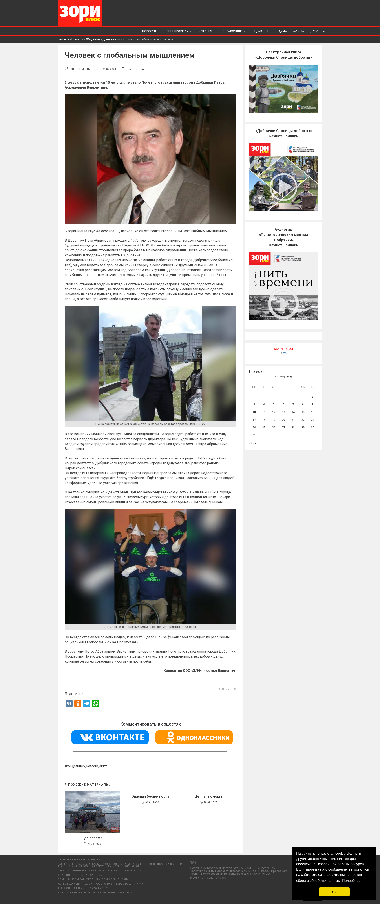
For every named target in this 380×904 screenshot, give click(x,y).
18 (263, 420)
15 (303, 412)
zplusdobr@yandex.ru (118, 892)
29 (303, 427)
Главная (63, 39)
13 (283, 412)
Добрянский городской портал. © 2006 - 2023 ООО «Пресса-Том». (233, 868)
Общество (93, 39)
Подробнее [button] (351, 880)
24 (254, 427)
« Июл (253, 443)
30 (312, 427)
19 (273, 420)
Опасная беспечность (150, 796)
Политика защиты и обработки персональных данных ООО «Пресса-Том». (239, 871)
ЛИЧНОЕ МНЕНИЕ (81, 69)
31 (254, 435)
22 (303, 420)
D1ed (222, 877)
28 (293, 427)
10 (254, 412)
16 (312, 412)
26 (273, 427)
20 (283, 420)
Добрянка (78, 766)
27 (283, 427)
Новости (77, 39)
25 (263, 427)
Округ (103, 766)
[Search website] (324, 31)
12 (273, 412)
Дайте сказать (112, 39)
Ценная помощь (209, 796)
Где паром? (92, 838)
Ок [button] (334, 892)
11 (263, 412)
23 (312, 420)
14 (293, 412)
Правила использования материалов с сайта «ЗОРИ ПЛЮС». (230, 873)
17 (254, 420)
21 (293, 420)
